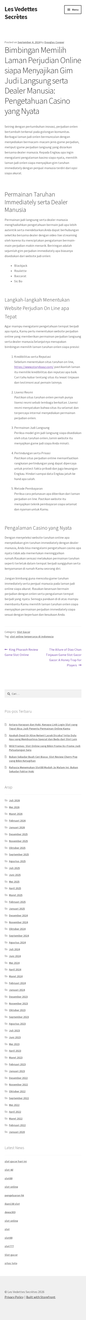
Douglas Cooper (54, 42)
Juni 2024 (15, 956)
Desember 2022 (18, 1078)
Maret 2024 (15, 976)
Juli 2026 (14, 800)
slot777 (9, 1246)
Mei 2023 (14, 1044)
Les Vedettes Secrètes (21, 13)
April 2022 (15, 1112)
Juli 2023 (14, 1030)
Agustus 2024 (17, 942)
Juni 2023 (15, 1037)
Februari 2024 (17, 983)
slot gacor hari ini (16, 1161)
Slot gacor (11, 1255)
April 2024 (15, 969)
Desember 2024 (18, 915)
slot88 (8, 1178)
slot (7, 1229)
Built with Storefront (40, 1297)
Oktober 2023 (17, 1010)
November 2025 (18, 841)
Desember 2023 (18, 996)
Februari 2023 (17, 1064)
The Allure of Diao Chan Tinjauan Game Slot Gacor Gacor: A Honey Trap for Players (63, 657)
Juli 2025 (14, 868)
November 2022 (18, 1084)
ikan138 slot (12, 1204)
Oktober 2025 (17, 848)
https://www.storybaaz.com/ (34, 367)
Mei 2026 (14, 807)
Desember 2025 (18, 834)
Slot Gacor (23, 632)
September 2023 (19, 1017)
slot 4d (9, 1170)
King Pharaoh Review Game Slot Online (21, 652)
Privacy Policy (14, 1297)
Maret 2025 (15, 895)
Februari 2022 (17, 1125)
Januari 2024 (17, 990)
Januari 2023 (17, 1071)
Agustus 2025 (17, 861)
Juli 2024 (14, 949)
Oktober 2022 (17, 1091)
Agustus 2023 (17, 1023)
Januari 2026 (17, 827)
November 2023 (18, 1003)
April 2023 (15, 1050)
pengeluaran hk (14, 1195)
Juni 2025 (15, 875)
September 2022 (19, 1098)
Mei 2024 (14, 963)
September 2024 (19, 935)
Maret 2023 (15, 1057)
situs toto (11, 1263)
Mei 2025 (14, 881)
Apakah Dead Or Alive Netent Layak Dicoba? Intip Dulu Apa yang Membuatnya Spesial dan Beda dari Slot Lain (43, 737)
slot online (11, 1187)
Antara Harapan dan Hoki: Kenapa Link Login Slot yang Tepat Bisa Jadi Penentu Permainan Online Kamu (43, 726)
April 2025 (15, 888)
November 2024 (18, 922)
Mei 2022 (14, 1105)
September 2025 (19, 854)
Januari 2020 (17, 1132)
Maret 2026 (15, 814)
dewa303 (10, 1212)
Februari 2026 (17, 820)
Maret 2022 (15, 1118)
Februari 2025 (17, 902)
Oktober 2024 (17, 929)
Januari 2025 (17, 908)
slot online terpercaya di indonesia (32, 636)
